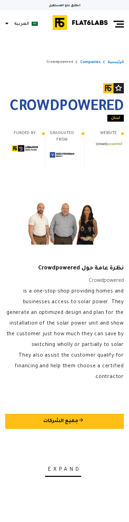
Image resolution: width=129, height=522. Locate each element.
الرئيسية (116, 62)
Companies (90, 62)
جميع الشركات (63, 420)
